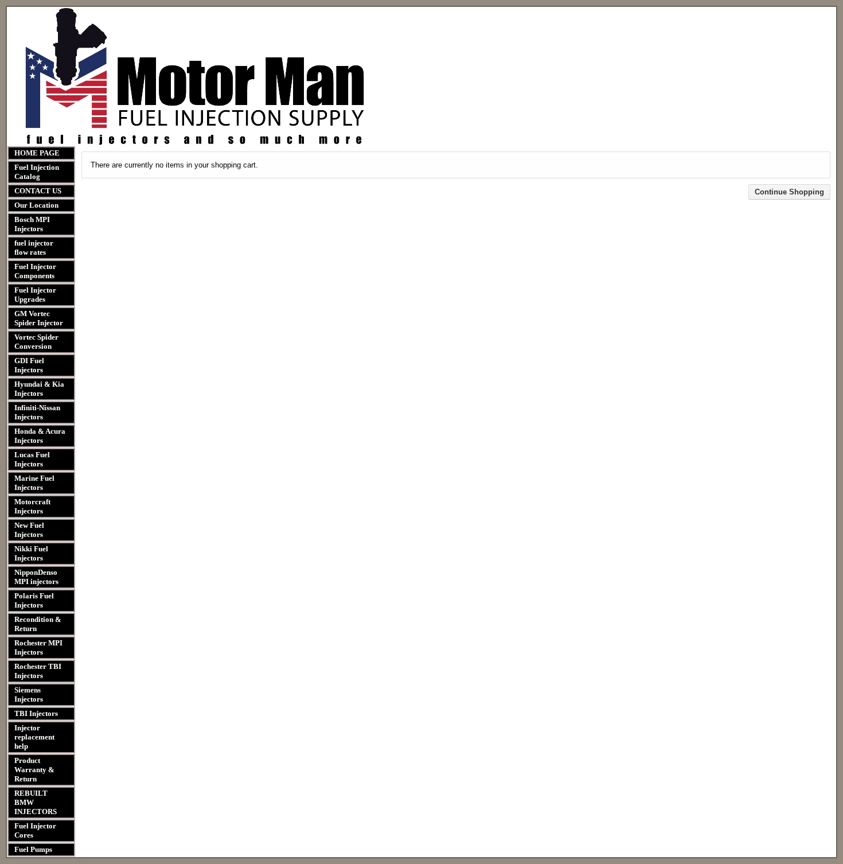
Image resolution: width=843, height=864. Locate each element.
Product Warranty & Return (34, 769)
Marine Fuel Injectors (34, 483)
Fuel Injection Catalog (36, 172)
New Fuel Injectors (29, 530)
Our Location (36, 205)
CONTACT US (37, 190)
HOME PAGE (37, 153)
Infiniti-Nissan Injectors (37, 412)
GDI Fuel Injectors (29, 365)
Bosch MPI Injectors (32, 224)
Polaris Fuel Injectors (34, 600)
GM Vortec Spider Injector (38, 318)
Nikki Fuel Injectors (31, 553)
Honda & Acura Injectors (39, 436)
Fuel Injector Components (35, 271)
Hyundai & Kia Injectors (39, 389)
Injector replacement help (34, 736)
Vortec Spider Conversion (36, 342)
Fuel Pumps (33, 849)
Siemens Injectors (28, 694)
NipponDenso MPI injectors (36, 577)
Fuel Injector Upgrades (35, 294)
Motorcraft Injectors (32, 506)
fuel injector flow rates (33, 247)
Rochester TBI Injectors (37, 671)
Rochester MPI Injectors (38, 647)
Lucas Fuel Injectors (32, 459)
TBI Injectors (36, 713)
